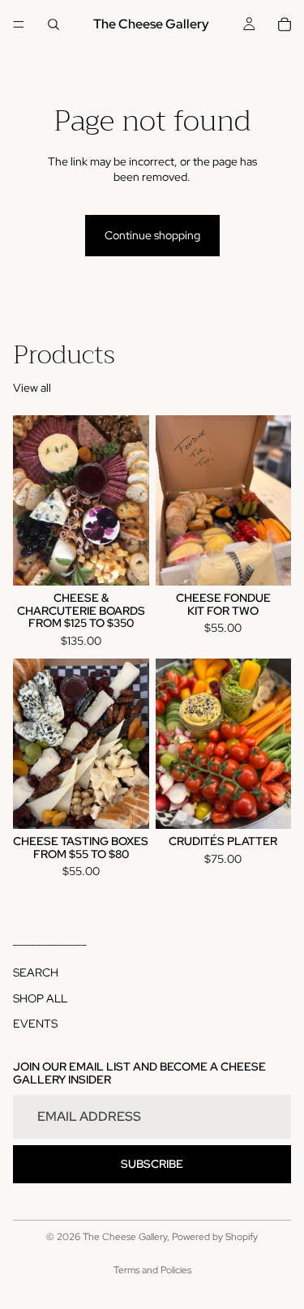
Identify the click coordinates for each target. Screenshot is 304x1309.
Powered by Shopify (215, 1236)
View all (32, 387)
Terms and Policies (152, 1270)
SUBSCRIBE (152, 1164)
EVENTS (35, 1024)
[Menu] (18, 24)
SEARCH (35, 972)
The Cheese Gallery (125, 1236)
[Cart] (284, 24)
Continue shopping (152, 235)
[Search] (53, 24)
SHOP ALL (40, 998)
